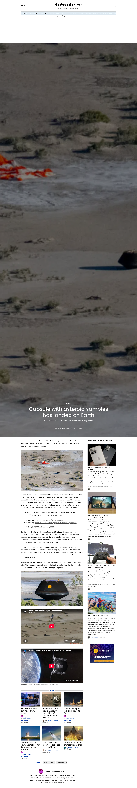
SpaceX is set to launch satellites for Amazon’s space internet (30, 746)
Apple (51, 13)
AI (115, 13)
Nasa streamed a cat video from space (29, 711)
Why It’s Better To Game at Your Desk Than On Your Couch (102, 566)
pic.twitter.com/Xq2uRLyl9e (66, 523)
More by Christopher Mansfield (54, 782)
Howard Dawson (52, 721)
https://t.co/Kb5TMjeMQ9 (45, 523)
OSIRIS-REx (52, 762)
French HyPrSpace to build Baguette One (72, 711)
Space (60, 16)
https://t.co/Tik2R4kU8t (55, 520)
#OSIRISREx (57, 515)
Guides (80, 13)
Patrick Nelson (73, 748)
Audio (63, 13)
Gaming (43, 13)
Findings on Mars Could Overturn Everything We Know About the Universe (50, 713)
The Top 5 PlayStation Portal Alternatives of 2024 (98, 516)
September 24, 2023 (46, 527)
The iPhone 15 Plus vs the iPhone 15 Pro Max (100, 468)
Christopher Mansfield (64, 428)
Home (50, 16)
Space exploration (62, 762)
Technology (33, 13)
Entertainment (107, 13)
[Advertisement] (68, 29)
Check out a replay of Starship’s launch (73, 743)
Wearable (88, 13)
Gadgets (24, 13)
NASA (45, 762)
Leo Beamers (95, 489)
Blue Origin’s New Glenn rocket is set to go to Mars (51, 745)
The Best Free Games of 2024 (98, 615)
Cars (57, 13)
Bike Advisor (97, 13)
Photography (72, 13)
